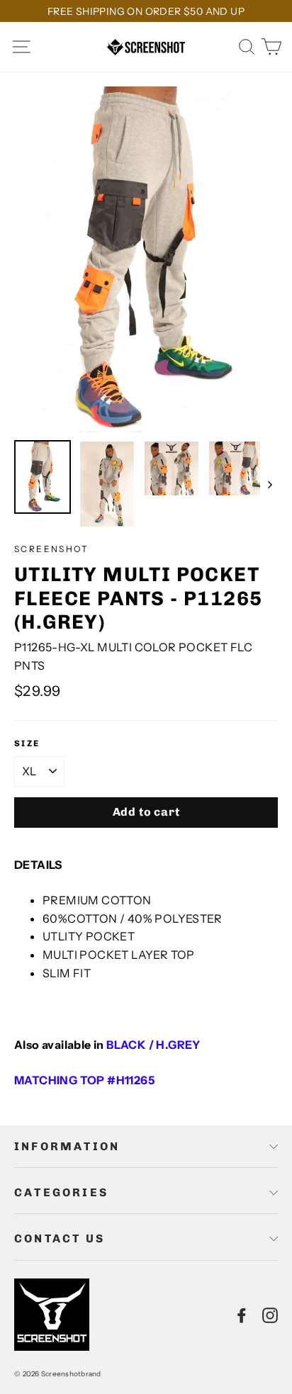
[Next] (269, 483)
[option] (146, 259)
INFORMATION (67, 1146)
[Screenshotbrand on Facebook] (241, 1314)
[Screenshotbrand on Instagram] (270, 1314)
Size (27, 743)
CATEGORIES (61, 1192)
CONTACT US (59, 1238)
